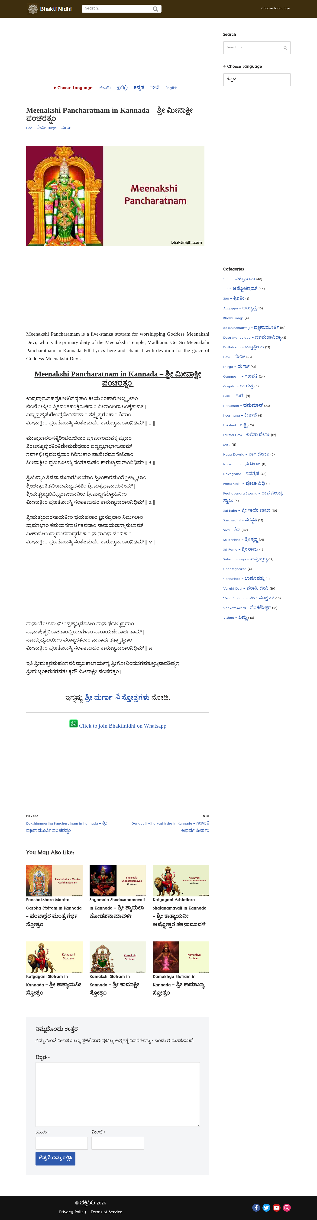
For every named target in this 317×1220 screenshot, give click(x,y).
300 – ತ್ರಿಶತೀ (233, 299)
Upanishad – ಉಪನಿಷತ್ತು (243, 579)
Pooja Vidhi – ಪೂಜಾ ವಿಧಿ (244, 484)
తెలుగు (105, 89)
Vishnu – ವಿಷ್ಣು (235, 618)
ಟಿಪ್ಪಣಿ (43, 1058)
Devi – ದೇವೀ (234, 357)
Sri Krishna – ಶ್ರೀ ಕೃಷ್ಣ (240, 540)
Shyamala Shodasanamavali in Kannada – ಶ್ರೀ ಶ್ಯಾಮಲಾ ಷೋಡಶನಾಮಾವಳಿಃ (117, 908)
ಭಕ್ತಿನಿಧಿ (87, 1204)
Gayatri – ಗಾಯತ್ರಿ (238, 387)
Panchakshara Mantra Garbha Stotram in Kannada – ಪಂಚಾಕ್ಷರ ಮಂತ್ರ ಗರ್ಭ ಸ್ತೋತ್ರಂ (54, 913)
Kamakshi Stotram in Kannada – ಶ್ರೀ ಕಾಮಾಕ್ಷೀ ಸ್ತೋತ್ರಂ (114, 985)
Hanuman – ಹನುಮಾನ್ (243, 406)
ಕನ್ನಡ (139, 89)
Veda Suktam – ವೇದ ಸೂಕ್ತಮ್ (248, 599)
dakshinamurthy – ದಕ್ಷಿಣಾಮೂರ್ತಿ (251, 328)
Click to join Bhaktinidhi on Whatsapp (122, 726)
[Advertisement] (117, 50)
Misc (226, 445)
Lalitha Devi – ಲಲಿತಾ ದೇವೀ (246, 435)
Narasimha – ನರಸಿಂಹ (242, 465)
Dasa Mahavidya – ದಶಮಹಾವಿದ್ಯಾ (252, 338)
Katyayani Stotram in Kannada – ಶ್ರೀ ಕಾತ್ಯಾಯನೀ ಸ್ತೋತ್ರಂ (53, 985)
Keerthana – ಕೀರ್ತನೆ (240, 416)
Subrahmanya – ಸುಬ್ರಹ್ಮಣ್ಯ (245, 560)
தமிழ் (122, 89)
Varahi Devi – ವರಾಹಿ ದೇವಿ (245, 589)
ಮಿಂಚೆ (98, 1133)
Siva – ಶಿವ (231, 530)
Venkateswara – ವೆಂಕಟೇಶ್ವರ (247, 608)
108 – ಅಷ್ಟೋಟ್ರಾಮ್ (240, 289)
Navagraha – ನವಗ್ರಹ (241, 474)
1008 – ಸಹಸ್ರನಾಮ (239, 279)
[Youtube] (277, 1208)
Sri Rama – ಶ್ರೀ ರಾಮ (240, 550)
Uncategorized (234, 569)
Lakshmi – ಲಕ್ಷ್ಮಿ (235, 426)
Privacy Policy (72, 1212)
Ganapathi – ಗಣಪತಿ (240, 377)
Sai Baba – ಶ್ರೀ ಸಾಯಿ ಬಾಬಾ (246, 511)
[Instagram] (287, 1208)
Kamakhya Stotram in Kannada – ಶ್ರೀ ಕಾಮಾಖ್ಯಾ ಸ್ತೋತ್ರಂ (178, 985)
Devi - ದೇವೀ (36, 128)
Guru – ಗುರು (234, 396)
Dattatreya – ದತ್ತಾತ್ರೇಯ (243, 348)
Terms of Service (106, 1212)
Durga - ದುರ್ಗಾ (59, 128)
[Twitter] (266, 1208)
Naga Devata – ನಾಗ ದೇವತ (246, 455)
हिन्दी (154, 89)
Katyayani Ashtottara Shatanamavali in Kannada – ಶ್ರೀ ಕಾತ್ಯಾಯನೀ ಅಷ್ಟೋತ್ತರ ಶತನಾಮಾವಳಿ (180, 913)
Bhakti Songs (233, 318)
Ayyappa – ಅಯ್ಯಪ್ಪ (239, 309)
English (171, 89)
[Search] (156, 9)
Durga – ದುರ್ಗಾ (236, 367)
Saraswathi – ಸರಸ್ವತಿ (240, 521)
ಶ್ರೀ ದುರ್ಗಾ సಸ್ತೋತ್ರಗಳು (118, 697)
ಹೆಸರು (43, 1133)
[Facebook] (256, 1208)
